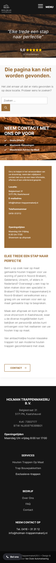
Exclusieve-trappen (28, 474)
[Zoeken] (5, 107)
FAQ (28, 503)
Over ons (28, 497)
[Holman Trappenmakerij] (6, 8)
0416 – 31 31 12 (30, 529)
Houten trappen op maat (28, 462)
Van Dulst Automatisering (37, 558)
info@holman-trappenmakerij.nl (23, 202)
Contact (28, 509)
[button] (12, 556)
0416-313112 (15, 213)
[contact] (28, 366)
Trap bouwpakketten (28, 468)
